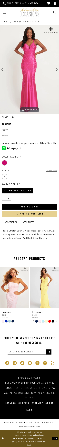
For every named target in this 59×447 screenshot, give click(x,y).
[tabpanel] (29, 69)
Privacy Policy (33, 422)
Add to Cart (30, 207)
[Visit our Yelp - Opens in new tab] (52, 362)
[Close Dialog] (3, 438)
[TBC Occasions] (29, 12)
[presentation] (14, 287)
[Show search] (54, 12)
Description (11, 222)
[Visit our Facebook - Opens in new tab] (45, 362)
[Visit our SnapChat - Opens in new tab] (22, 362)
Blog (29, 410)
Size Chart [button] (51, 170)
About (50, 403)
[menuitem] (21, 3)
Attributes (28, 222)
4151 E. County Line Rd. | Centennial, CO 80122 (29, 383)
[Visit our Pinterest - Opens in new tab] (37, 362)
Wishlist (37, 403)
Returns (10, 403)
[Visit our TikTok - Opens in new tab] (7, 362)
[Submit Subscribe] (48, 352)
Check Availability (17, 190)
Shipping (23, 403)
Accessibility (49, 422)
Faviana (17, 21)
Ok (55, 438)
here (29, 445)
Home (6, 21)
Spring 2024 (32, 21)
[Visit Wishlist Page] (49, 3)
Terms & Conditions (13, 422)
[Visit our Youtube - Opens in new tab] (30, 362)
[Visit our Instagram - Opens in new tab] (14, 362)
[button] (54, 3)
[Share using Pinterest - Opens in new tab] (13, 117)
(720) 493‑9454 (29, 377)
